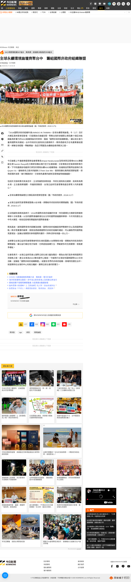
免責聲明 (47, 564)
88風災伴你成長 (22, 12)
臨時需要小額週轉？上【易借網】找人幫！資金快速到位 (14, 417)
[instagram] (95, 3)
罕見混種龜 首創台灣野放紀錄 (13, 541)
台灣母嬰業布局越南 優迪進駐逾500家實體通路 (41, 478)
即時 (26, 8)
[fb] (91, 3)
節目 (94, 8)
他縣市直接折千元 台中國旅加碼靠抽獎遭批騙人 (68, 417)
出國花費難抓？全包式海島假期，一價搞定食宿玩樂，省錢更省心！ (61, 453)
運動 (52, 8)
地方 (101, 8)
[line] (100, 3)
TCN (43, 12)
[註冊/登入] (128, 4)
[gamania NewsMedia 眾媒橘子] (119, 577)
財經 (65, 8)
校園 (108, 8)
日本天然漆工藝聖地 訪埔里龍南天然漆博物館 (13, 389)
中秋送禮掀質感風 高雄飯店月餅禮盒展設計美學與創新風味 (21, 453)
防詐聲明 (47, 561)
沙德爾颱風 (10, 8)
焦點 (19, 8)
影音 (87, 8)
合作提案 (81, 567)
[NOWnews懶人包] (114, 4)
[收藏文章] (2, 162)
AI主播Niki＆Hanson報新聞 (80, 12)
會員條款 (81, 561)
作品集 (75, 304)
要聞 (33, 8)
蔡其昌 (12, 332)
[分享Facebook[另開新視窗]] (2, 133)
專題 (39, 8)
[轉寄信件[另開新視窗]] (2, 145)
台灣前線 (53, 12)
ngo (20, 332)
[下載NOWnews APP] (118, 4)
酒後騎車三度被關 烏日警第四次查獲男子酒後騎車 (13, 478)
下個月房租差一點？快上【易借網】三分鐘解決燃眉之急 (68, 389)
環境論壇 (37, 332)
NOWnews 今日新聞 (7, 47)
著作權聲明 (47, 570)
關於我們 (81, 564)
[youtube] (104, 3)
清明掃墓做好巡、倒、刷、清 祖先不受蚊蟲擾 (40, 389)
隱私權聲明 (47, 567)
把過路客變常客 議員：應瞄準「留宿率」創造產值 (13, 506)
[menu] (2, 8)
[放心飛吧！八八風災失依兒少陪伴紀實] (26, 3)
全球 (59, 8)
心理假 (63, 12)
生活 (72, 8)
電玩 (78, 8)
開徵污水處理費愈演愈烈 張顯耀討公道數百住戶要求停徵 (62, 542)
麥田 (28, 332)
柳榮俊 (5, 63)
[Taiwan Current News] (109, 4)
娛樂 (46, 8)
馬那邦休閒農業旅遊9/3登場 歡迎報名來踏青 (68, 506)
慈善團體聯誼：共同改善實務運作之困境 (68, 478)
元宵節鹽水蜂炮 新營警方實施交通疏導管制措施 (40, 417)
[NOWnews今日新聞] (8, 3)
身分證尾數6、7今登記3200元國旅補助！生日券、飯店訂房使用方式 (41, 506)
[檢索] (123, 4)
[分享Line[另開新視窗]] (2, 139)
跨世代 (35, 12)
